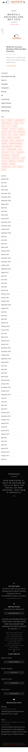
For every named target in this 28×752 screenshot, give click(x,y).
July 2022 (3, 312)
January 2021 (5, 344)
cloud (13, 166)
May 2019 (4, 405)
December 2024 (6, 222)
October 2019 (5, 391)
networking (5, 140)
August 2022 (4, 308)
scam (10, 131)
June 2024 (4, 240)
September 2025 (6, 200)
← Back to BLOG (14, 24)
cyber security (15, 155)
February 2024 (5, 251)
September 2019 (6, 394)
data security (5, 152)
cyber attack (16, 158)
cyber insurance (6, 158)
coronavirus (12, 161)
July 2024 (3, 236)
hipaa (3, 149)
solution (20, 128)
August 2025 (4, 204)
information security (7, 146)
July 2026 (3, 182)
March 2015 (4, 448)
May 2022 (4, 319)
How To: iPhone (14, 647)
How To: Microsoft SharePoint (14, 640)
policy (9, 134)
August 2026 (4, 179)
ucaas (8, 126)
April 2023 (4, 287)
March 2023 (4, 290)
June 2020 (4, 366)
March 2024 (4, 247)
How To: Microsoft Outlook (14, 632)
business (20, 166)
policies (16, 134)
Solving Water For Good (8, 709)
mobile (12, 140)
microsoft (4, 143)
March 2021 (4, 337)
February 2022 (5, 326)
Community (5, 99)
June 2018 (4, 427)
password (17, 137)
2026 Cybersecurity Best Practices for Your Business (13, 723)
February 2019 (5, 412)
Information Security (8, 76)
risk (15, 131)
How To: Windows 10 (14, 644)
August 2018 (4, 423)
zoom (3, 120)
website (16, 123)
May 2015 (4, 445)
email (20, 149)
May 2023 (4, 283)
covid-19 (4, 161)
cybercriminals (5, 155)
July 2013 (3, 459)
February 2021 (5, 340)
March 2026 (4, 190)
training (15, 126)
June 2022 (4, 315)
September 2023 (6, 269)
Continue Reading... (11, 66)
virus (3, 126)
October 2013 (5, 455)
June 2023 (4, 279)
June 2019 (4, 402)
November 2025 (6, 197)
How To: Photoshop (14, 649)
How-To (3, 80)
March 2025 (4, 215)
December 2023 (6, 258)
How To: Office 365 (14, 642)
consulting (20, 161)
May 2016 (4, 437)
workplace (10, 120)
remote (4, 134)
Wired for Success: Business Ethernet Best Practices (16, 49)
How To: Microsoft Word (14, 636)
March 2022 (4, 323)
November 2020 (6, 351)
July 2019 (3, 398)
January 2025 (5, 218)
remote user (21, 131)
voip (22, 123)
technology (5, 128)
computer (4, 163)
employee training (11, 149)
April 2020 (4, 373)
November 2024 (6, 226)
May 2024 (4, 244)
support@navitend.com (14, 598)
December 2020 (6, 348)
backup (3, 169)
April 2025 (4, 211)
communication (6, 166)
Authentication (6, 107)
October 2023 (5, 265)
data (12, 152)
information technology (16, 143)
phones (22, 134)
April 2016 (4, 441)
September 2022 (6, 305)
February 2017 (5, 434)
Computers (5, 88)
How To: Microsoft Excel (14, 634)
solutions (13, 128)
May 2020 (4, 369)
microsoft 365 (19, 140)
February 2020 (5, 380)
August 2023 (4, 272)
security (4, 131)
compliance (12, 163)
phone (3, 137)
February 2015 (5, 452)
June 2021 (4, 333)
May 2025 (4, 208)
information (18, 146)
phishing (10, 137)
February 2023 (5, 294)
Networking (5, 111)
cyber (23, 158)
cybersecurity (19, 152)
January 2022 (5, 330)
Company (4, 84)
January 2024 (5, 254)
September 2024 (6, 233)
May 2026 (4, 186)
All (2, 95)
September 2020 (6, 358)
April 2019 (4, 409)
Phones (3, 92)
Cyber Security (6, 103)
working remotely (19, 120)
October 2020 (5, 355)
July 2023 (3, 276)
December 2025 (6, 193)
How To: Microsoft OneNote (14, 638)
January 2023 (5, 297)
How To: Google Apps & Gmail (14, 645)
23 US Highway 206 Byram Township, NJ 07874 (14, 744)
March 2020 (4, 376)
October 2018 (5, 420)
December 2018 (6, 416)
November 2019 (6, 387)
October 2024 (5, 229)
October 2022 (5, 301)
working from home (7, 123)
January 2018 (5, 430)
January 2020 (5, 384)
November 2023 (6, 261)
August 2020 (4, 362)
